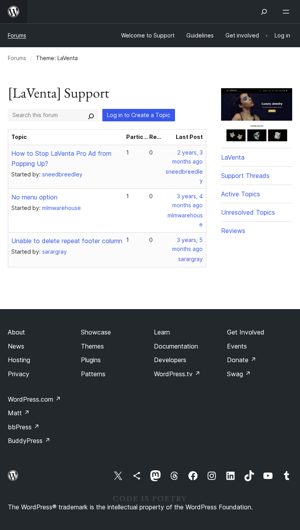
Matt (19, 413)
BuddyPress (29, 441)
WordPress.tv (177, 374)
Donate (241, 360)
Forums (17, 35)
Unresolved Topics (248, 212)
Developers (170, 360)
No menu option (34, 197)
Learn (162, 332)
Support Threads (245, 176)
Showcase (96, 332)
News (16, 346)
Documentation (176, 346)
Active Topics (240, 194)
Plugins (91, 360)
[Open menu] (287, 11)
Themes (92, 346)
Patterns (93, 374)
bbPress (23, 427)
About (16, 332)
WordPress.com (34, 399)
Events (237, 346)
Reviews (233, 231)
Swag (239, 374)
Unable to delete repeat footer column (66, 241)
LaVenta (233, 157)
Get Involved (245, 332)
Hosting (19, 360)
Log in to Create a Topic (138, 115)
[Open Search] (264, 11)
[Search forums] (91, 115)
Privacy (18, 374)
